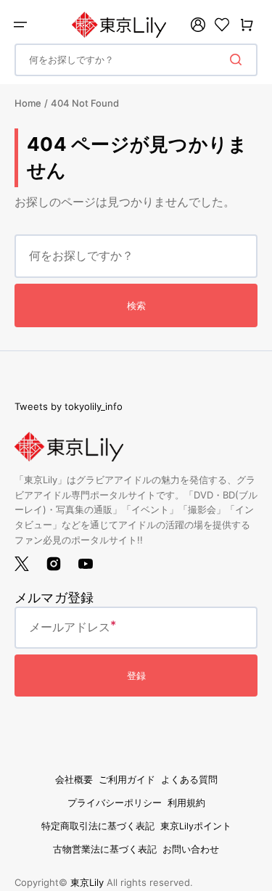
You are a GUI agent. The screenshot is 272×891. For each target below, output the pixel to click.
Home (28, 103)
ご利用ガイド (127, 779)
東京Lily (87, 882)
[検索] (238, 59)
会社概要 (74, 779)
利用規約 (186, 802)
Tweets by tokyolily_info (69, 406)
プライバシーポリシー (114, 802)
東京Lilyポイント (195, 826)
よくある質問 (189, 779)
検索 (136, 305)
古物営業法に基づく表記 (105, 849)
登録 (136, 675)
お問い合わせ (190, 849)
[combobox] (136, 60)
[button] (20, 25)
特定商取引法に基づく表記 (97, 826)
